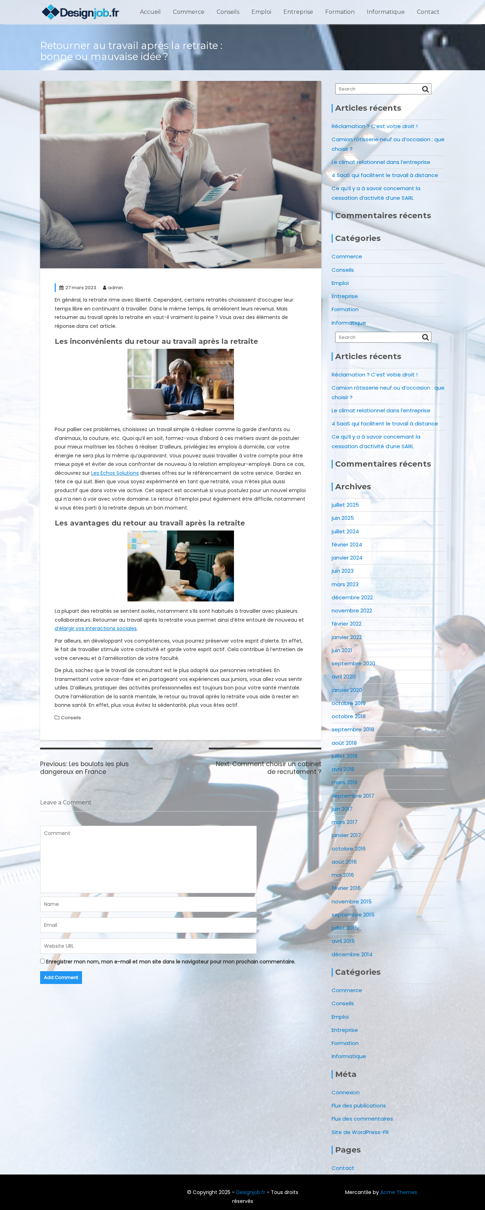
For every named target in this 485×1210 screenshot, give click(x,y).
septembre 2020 (353, 663)
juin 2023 (343, 570)
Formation (340, 12)
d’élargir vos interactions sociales (96, 628)
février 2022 (346, 623)
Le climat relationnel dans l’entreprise (381, 162)
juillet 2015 (345, 927)
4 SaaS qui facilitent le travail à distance (385, 175)
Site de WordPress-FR (360, 1132)
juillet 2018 (345, 756)
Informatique (386, 12)
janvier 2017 (346, 835)
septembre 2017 (353, 795)
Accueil (150, 12)
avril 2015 (343, 941)
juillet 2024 (345, 531)
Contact (428, 12)
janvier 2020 (347, 690)
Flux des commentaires (362, 1118)
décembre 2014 (352, 954)
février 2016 (346, 888)
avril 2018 (343, 769)
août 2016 (344, 861)
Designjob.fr (250, 1192)
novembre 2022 (352, 610)
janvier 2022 (347, 637)
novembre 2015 (352, 901)
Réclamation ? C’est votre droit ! (375, 126)
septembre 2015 (353, 914)
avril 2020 (343, 676)
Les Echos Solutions (115, 473)
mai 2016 (343, 875)
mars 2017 (345, 822)
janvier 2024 (347, 557)
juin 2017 (342, 809)
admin (115, 287)
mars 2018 (345, 782)
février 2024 (347, 544)
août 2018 (344, 743)
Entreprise (298, 12)
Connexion (346, 1092)
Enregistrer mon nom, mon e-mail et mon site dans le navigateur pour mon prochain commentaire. (170, 961)
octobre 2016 (349, 848)
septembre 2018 (353, 729)
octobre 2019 (349, 703)
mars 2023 (345, 584)
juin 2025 (343, 518)
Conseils (228, 12)
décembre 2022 (352, 597)
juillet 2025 (345, 504)
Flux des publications (359, 1105)
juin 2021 (342, 650)
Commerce (189, 12)
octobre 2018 (349, 716)
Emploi (261, 12)
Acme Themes (398, 1192)
